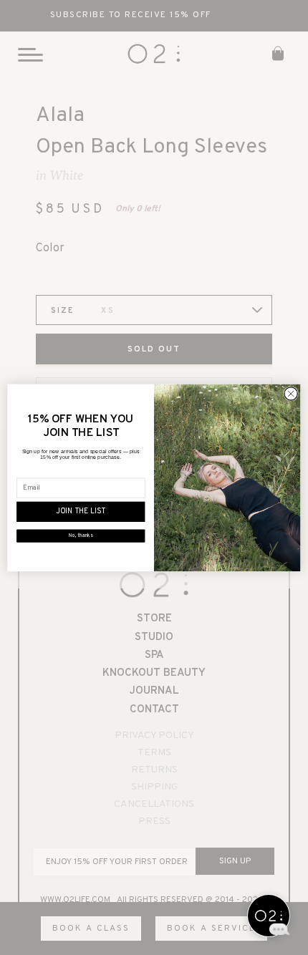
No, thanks (81, 535)
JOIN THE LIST (81, 512)
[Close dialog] (290, 393)
